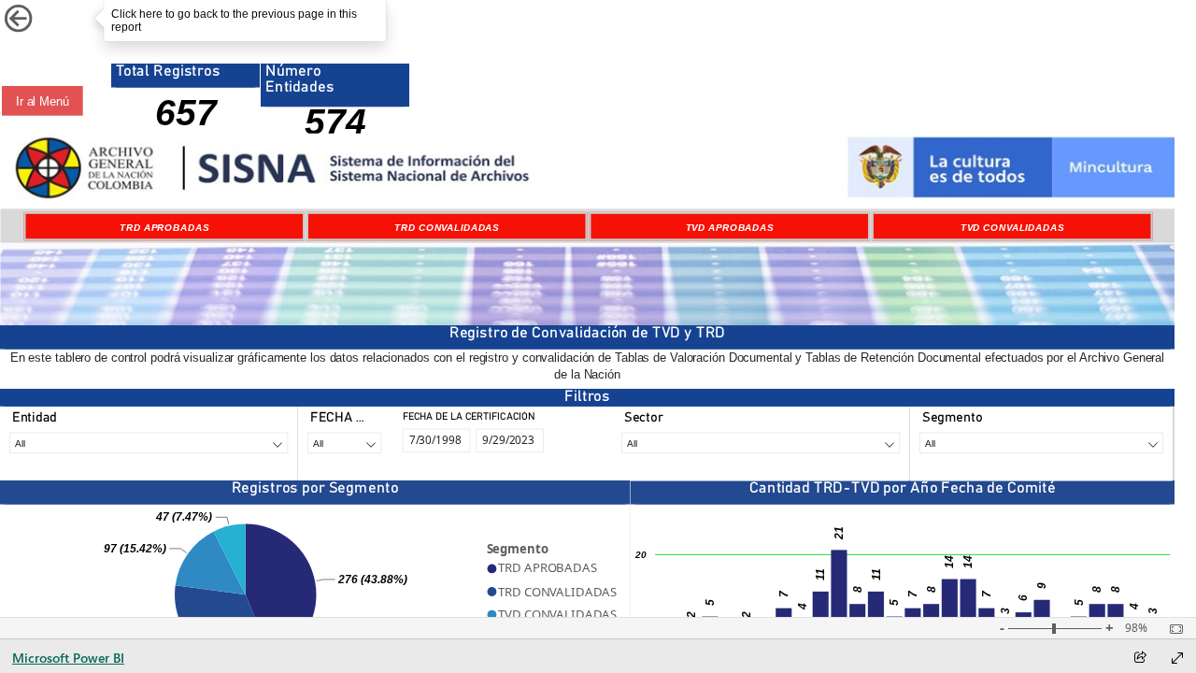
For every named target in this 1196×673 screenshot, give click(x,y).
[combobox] (149, 442)
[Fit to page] (1171, 629)
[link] (46, 18)
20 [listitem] (641, 555)
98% (1136, 628)
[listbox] (587, 226)
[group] (186, 101)
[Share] (1139, 658)
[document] (587, 367)
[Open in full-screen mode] (1177, 658)
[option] (165, 226)
